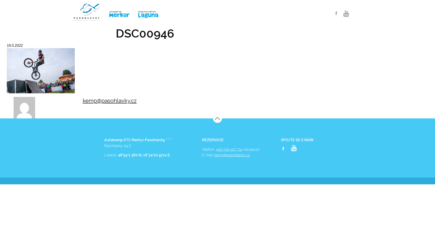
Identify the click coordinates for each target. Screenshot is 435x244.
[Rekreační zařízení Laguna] (151, 15)
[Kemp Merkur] (120, 14)
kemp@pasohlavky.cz (110, 100)
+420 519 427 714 (229, 149)
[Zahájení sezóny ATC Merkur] (89, 12)
